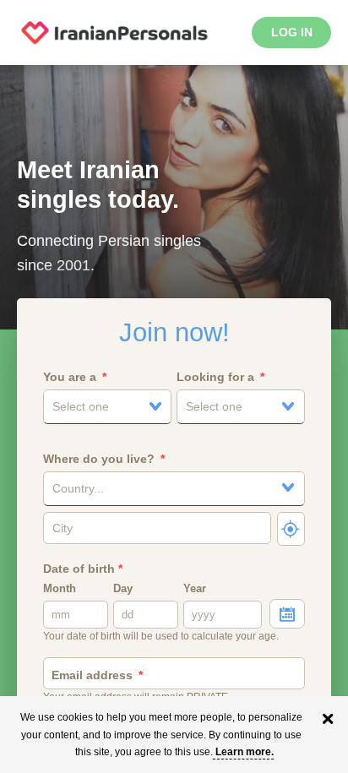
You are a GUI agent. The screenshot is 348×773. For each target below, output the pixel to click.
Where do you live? (99, 458)
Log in (292, 32)
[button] (107, 406)
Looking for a (215, 377)
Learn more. (244, 752)
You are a (69, 377)
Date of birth (82, 568)
